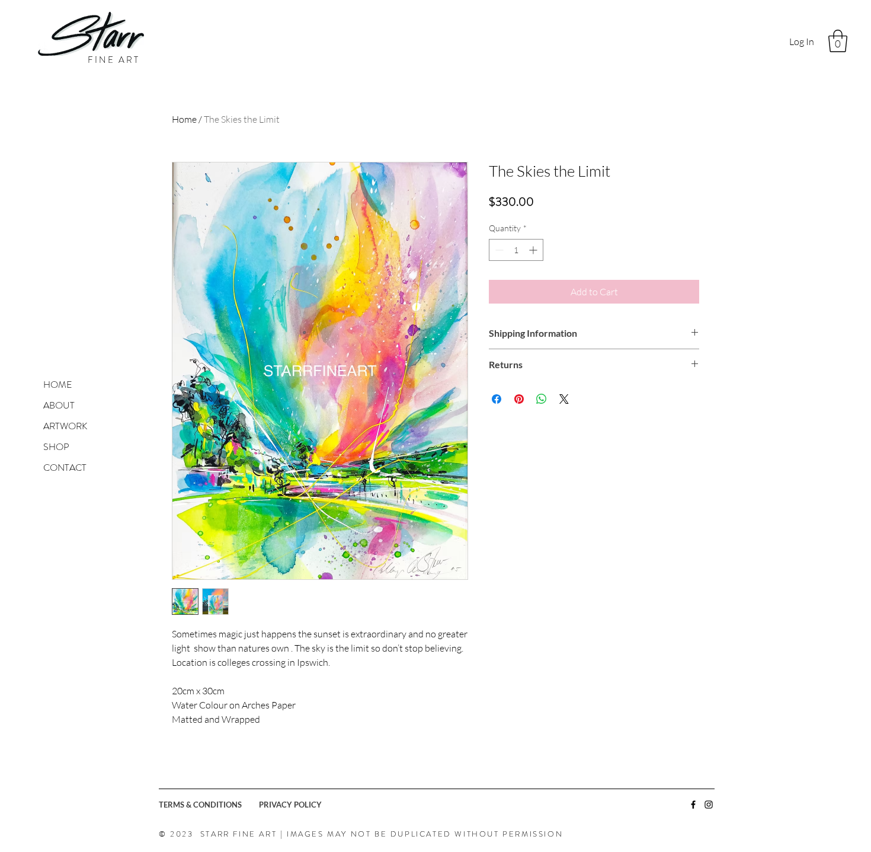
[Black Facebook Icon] (693, 804)
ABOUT (59, 405)
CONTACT (65, 467)
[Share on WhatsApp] (541, 399)
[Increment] (534, 250)
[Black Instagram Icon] (708, 804)
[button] (837, 41)
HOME (57, 384)
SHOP (56, 447)
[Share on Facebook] (496, 399)
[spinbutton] (516, 250)
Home (184, 119)
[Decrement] (498, 250)
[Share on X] (564, 399)
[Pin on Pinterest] (519, 399)
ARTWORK (65, 426)
